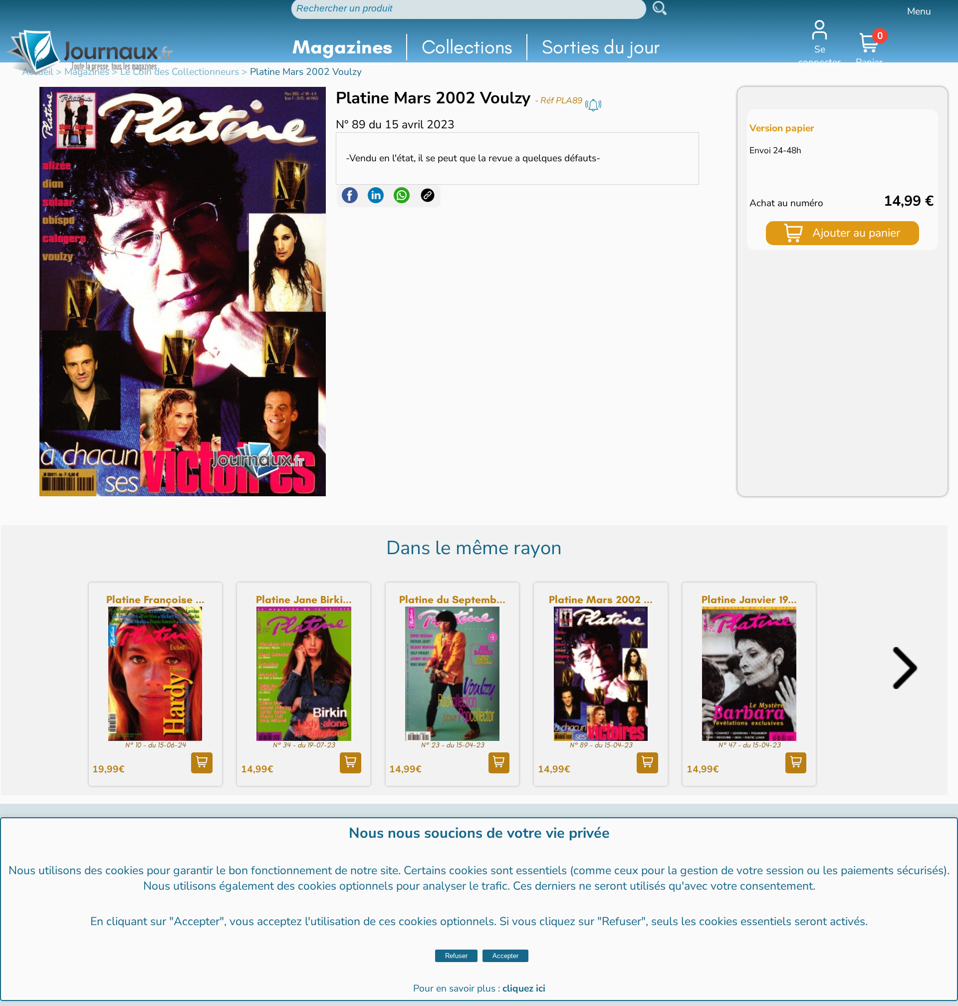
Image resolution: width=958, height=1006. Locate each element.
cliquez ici (523, 988)
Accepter (505, 956)
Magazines (342, 46)
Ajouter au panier (856, 233)
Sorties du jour (601, 46)
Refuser (456, 956)
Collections (467, 46)
